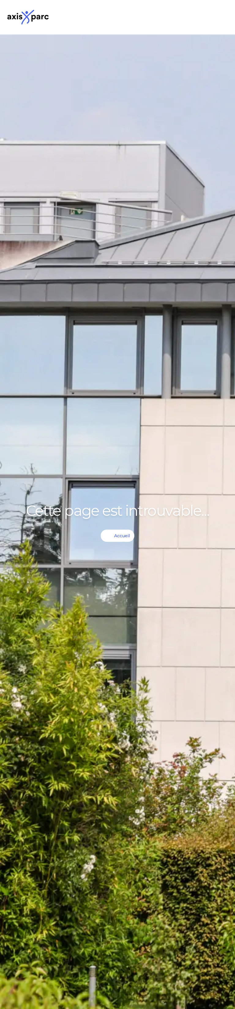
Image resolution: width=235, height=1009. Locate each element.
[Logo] (28, 17)
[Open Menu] (221, 17)
